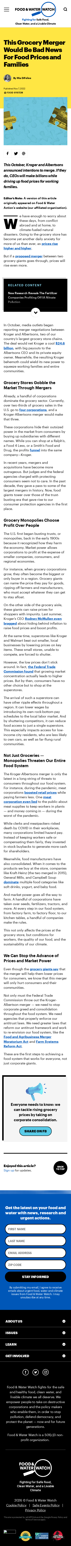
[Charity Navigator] (41, 1536)
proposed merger (29, 256)
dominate (11, 882)
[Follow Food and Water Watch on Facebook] (25, 1372)
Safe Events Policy (46, 1505)
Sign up (9, 1170)
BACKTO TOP (60, 1167)
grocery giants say (44, 969)
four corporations (33, 410)
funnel (35, 450)
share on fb (35, 1131)
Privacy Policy (35, 1510)
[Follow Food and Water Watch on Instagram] (45, 1372)
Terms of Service (32, 1519)
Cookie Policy (16, 1505)
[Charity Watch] (58, 1536)
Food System (15, 92)
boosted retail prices (40, 792)
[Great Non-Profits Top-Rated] (25, 1536)
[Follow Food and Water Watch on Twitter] (35, 1372)
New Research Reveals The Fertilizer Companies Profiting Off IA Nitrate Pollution (32, 297)
